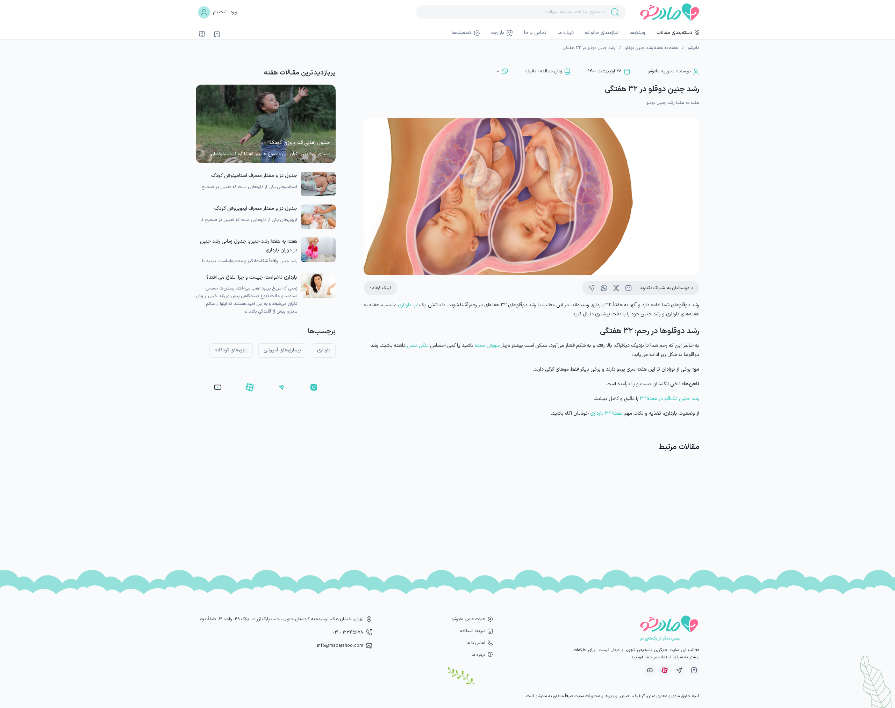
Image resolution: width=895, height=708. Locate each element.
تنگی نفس (418, 345)
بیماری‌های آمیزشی (282, 350)
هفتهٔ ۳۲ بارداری (606, 413)
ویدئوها (637, 32)
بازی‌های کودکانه (231, 350)
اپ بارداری (408, 305)
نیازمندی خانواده (601, 32)
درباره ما (566, 32)
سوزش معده (487, 345)
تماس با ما (535, 32)
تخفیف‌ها (461, 32)
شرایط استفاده (472, 631)
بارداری (323, 350)
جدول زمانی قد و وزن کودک (300, 143)
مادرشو (693, 48)
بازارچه (497, 32)
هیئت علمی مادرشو (468, 619)
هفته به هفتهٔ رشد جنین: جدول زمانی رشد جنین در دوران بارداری (248, 245)
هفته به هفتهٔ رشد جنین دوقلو (651, 48)
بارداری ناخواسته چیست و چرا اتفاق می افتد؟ (251, 277)
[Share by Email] (628, 288)
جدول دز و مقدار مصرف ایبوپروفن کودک (255, 208)
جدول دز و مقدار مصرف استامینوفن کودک (254, 175)
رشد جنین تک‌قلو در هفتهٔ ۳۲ (669, 398)
